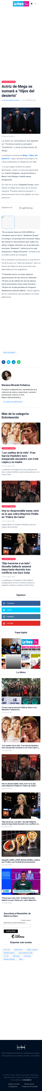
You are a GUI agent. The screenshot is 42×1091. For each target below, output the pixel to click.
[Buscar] (35, 4)
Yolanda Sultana (8, 953)
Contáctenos (13, 1086)
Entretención (10, 417)
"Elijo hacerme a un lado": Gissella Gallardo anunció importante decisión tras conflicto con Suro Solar (16, 568)
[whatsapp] (19, 362)
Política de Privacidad (29, 1086)
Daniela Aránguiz (9, 959)
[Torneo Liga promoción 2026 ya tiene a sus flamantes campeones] (21, 691)
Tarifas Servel (29, 1084)
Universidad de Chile (25, 953)
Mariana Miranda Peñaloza (12, 100)
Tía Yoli (6, 956)
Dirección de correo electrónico (15, 923)
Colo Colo (6, 950)
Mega (21, 959)
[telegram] (14, 362)
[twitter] (8, 362)
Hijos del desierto (9, 352)
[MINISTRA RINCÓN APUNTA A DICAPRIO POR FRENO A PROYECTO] (24, 653)
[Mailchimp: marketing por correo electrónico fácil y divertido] (18, 938)
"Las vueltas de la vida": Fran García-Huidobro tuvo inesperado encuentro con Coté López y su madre (20, 457)
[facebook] (3, 362)
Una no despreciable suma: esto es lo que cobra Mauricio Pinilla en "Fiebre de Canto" (20, 514)
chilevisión (16, 956)
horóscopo (27, 956)
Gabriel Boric (18, 950)
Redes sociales (32, 950)
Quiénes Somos (14, 1084)
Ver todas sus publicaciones (13, 402)
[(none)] (6, 375)
